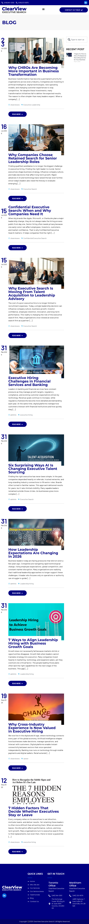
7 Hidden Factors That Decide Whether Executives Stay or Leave (33, 811)
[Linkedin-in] (85, 2)
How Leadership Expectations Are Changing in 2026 (33, 553)
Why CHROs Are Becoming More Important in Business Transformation (33, 71)
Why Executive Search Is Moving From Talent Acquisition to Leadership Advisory (31, 293)
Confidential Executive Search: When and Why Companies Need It (29, 210)
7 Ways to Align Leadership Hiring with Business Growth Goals (33, 643)
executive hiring (26, 415)
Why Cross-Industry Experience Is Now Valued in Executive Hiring (32, 727)
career (25, 758)
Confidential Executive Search (35, 238)
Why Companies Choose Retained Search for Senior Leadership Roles (32, 158)
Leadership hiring (27, 584)
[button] (43, 9)
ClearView (14, 9)
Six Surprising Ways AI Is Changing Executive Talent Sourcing (32, 468)
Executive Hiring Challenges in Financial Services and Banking (29, 381)
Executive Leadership (31, 105)
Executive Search (14, 12)
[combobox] (76, 40)
